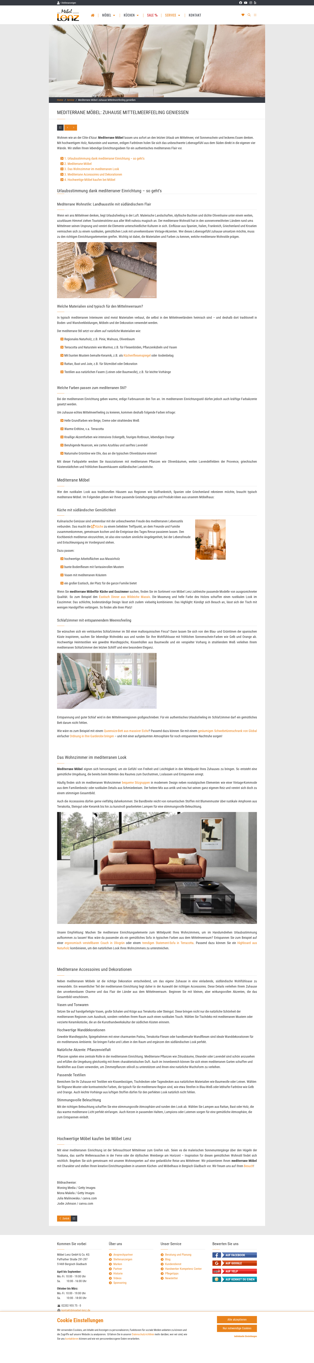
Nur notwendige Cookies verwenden (237, 1329)
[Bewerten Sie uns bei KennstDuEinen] (234, 1279)
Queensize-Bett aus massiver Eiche (126, 731)
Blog (167, 1259)
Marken (117, 1264)
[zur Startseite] (68, 14)
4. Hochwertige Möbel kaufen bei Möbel (89, 180)
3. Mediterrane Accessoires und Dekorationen (93, 174)
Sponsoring (119, 1282)
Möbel (107, 15)
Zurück (65, 1218)
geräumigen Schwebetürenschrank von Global (227, 731)
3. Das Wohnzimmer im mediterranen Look (91, 169)
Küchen (130, 15)
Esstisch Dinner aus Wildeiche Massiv (124, 597)
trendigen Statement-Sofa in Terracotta (168, 943)
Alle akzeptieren (237, 1319)
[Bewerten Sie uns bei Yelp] (234, 1271)
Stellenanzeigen (122, 1259)
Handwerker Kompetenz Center (183, 1269)
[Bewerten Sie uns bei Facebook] (234, 1255)
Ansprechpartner (123, 1254)
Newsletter (171, 1278)
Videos (117, 1278)
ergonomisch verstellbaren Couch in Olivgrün (95, 943)
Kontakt (195, 15)
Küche (99, 526)
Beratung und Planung (178, 1254)
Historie (118, 1273)
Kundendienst (173, 1264)
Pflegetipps (171, 1273)
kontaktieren (71, 1338)
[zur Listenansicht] (60, 128)
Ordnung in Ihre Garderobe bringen (92, 736)
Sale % (152, 15)
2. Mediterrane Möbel (78, 164)
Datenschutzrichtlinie (143, 1334)
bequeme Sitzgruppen (136, 782)
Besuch (248, 1166)
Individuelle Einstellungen (245, 1336)
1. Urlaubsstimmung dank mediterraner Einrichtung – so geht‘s (104, 158)
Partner (117, 1269)
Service (171, 15)
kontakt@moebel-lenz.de (75, 1310)
